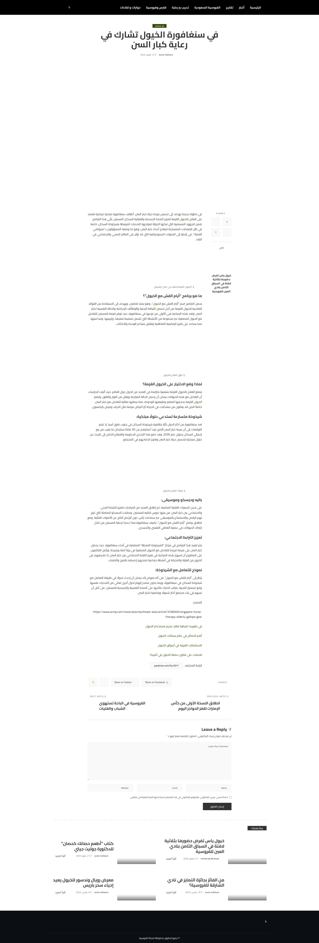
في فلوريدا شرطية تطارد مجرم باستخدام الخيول (173, 626)
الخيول (157, 303)
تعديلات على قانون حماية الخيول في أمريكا (176, 654)
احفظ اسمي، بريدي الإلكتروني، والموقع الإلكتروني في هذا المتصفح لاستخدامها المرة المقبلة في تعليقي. (179, 797)
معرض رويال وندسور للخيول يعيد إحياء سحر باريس (83, 882)
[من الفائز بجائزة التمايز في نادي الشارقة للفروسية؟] (247, 885)
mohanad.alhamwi (210, 859)
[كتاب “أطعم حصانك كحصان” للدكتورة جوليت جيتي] (136, 849)
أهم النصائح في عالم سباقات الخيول (180, 635)
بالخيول (184, 219)
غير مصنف (159, 26)
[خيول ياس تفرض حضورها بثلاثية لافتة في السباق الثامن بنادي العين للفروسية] (221, 262)
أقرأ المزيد (171, 858)
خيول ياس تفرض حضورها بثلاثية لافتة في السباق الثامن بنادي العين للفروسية (221, 283)
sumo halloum (166, 55)
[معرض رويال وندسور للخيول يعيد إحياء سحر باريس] (136, 885)
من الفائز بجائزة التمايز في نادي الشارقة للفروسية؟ (195, 882)
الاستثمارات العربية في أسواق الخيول (180, 645)
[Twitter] (66, 7)
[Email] (215, 232)
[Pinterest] (227, 232)
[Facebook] (69, 7)
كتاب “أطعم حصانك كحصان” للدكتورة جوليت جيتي (87, 846)
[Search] (54, 7)
